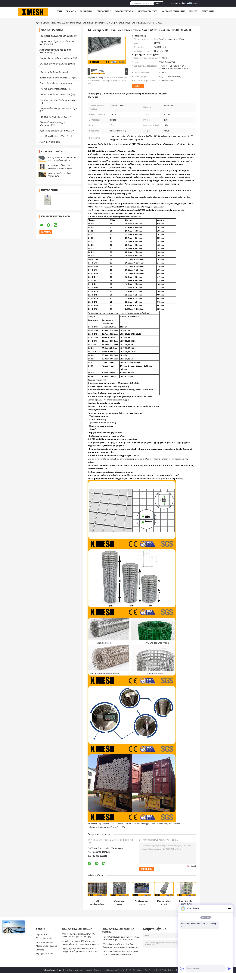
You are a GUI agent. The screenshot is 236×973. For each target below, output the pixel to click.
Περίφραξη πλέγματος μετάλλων (56, 36)
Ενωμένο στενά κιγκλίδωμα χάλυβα (57, 63)
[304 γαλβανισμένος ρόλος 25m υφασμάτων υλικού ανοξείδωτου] (97, 889)
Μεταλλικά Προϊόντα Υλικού (53, 136)
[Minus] (229, 908)
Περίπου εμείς (104, 11)
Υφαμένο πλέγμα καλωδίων (53, 116)
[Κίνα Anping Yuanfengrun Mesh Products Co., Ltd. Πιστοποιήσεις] (47, 200)
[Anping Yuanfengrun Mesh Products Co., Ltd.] (33, 12)
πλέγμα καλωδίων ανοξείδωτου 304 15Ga (114, 824)
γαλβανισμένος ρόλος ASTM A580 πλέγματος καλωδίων (158, 824)
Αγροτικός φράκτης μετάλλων (54, 130)
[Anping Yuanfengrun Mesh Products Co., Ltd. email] (42, 225)
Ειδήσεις (193, 11)
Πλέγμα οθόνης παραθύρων (53, 89)
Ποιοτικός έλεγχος (147, 11)
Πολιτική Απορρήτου (52, 970)
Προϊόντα (71, 11)
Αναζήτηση (159, 3)
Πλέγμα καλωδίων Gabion (52, 72)
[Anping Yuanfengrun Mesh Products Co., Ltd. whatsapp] (50, 225)
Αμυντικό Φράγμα (48, 142)
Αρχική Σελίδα (42, 23)
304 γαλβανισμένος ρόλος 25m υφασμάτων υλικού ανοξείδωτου (97, 902)
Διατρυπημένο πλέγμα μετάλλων (56, 77)
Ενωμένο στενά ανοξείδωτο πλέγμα (77, 23)
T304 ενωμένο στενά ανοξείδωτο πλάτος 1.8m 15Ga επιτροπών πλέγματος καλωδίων (142, 902)
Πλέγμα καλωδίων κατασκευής (54, 94)
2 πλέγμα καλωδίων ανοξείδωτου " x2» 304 (106, 827)
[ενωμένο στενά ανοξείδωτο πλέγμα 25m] (42, 174)
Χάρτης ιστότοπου (44, 953)
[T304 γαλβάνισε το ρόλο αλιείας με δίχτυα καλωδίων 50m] (42, 159)
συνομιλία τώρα (178, 3)
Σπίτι (59, 11)
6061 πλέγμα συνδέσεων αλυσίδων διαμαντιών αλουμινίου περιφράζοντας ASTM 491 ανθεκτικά (121, 946)
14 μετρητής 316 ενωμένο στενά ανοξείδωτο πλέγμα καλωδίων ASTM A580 (107, 80)
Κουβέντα (138, 86)
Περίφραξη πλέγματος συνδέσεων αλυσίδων (118, 930)
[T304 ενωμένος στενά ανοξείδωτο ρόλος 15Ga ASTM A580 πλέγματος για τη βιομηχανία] (164, 889)
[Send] (229, 969)
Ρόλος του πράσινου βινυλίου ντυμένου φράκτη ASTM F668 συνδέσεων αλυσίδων (120, 953)
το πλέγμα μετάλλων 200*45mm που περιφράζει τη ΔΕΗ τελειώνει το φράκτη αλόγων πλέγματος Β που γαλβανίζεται (80, 943)
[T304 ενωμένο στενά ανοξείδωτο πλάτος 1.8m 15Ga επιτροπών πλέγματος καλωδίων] (141, 889)
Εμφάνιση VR (86, 11)
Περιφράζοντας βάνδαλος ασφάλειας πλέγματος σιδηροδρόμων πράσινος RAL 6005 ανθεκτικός (80, 950)
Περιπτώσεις (208, 11)
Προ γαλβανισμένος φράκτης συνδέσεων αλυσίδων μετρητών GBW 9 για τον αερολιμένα (121, 939)
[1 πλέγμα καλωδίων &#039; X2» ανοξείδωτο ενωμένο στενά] (42, 166)
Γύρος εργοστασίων (124, 11)
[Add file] (182, 969)
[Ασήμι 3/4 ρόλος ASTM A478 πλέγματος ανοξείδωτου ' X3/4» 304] (186, 889)
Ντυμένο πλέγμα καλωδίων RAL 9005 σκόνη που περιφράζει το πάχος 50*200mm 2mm (78, 936)
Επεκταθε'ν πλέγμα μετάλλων (54, 83)
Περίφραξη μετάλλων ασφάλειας (56, 58)
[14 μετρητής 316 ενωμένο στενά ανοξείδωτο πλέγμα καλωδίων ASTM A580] (107, 51)
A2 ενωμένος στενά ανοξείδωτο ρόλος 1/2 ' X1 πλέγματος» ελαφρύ (119, 902)
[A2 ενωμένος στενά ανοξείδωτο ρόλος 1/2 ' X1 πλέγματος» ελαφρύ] (119, 889)
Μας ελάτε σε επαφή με (173, 11)
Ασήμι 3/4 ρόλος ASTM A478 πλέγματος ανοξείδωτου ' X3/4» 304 (186, 902)
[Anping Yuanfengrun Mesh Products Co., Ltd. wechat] (57, 225)
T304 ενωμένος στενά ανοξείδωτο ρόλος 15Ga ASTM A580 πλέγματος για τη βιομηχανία (164, 902)
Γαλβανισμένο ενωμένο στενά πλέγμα (58, 108)
